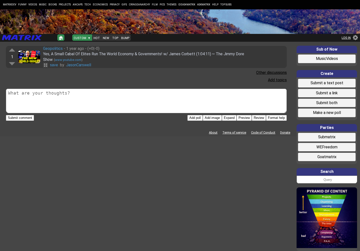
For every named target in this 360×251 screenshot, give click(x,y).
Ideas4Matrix (186, 4)
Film (155, 4)
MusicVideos (327, 58)
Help (215, 4)
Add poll (195, 118)
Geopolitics (53, 48)
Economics (100, 4)
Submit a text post (327, 83)
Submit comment (20, 118)
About (213, 132)
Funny (22, 4)
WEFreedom (326, 147)
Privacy (115, 4)
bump (125, 38)
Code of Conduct (263, 132)
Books (52, 4)
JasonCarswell (78, 65)
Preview (244, 118)
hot (97, 38)
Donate (285, 132)
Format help (276, 118)
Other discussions (271, 72)
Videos (32, 4)
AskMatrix (203, 4)
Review (259, 118)
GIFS (124, 4)
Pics (162, 4)
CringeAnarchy (139, 4)
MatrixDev (9, 4)
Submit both (326, 102)
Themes (171, 4)
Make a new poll (327, 112)
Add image (212, 118)
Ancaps (78, 4)
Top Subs (225, 4)
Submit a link (327, 93)
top (115, 38)
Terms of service (234, 132)
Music (43, 4)
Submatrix (327, 137)
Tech (87, 4)
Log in (346, 38)
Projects (65, 4)
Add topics (277, 80)
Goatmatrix (326, 156)
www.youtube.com (68, 60)
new (106, 38)
